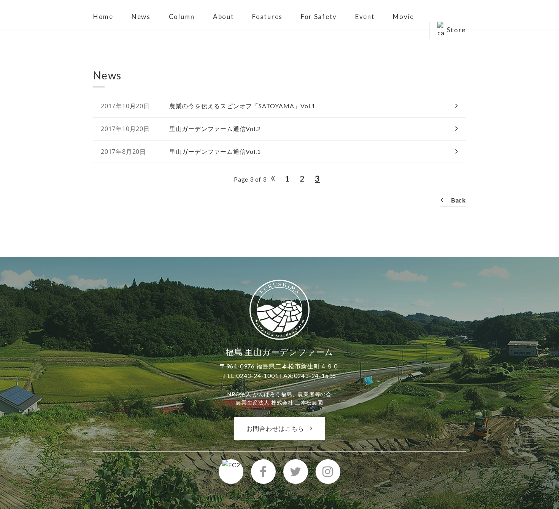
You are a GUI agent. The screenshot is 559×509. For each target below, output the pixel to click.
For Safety (319, 17)
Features (267, 17)
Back (458, 200)
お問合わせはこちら (275, 428)
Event (365, 17)
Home (103, 17)
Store (456, 30)
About (223, 17)
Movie (403, 17)
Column (182, 17)
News (141, 17)
